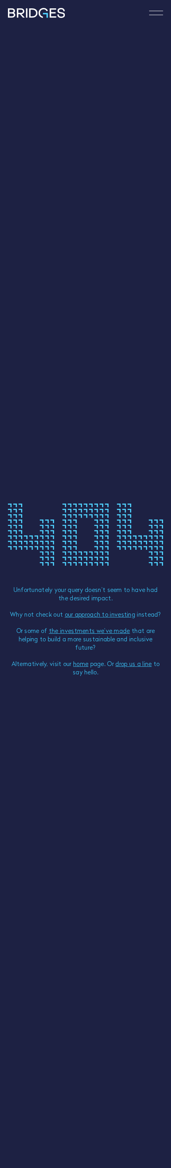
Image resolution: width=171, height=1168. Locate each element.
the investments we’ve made (89, 631)
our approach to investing (100, 614)
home (80, 664)
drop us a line (133, 664)
